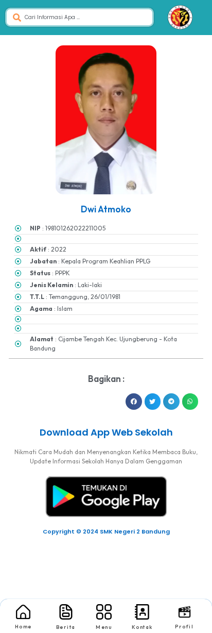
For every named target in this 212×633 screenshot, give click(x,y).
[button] (134, 401)
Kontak (142, 627)
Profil (184, 626)
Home (23, 626)
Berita (66, 627)
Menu (104, 627)
